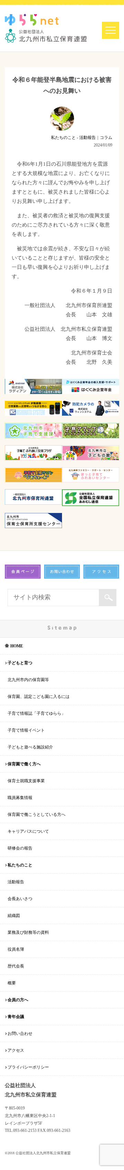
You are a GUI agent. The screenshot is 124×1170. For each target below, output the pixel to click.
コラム (106, 137)
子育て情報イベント (26, 730)
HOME (16, 646)
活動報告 (16, 881)
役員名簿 (16, 949)
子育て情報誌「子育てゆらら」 (36, 713)
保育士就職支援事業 (26, 780)
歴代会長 (16, 966)
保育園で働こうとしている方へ (36, 814)
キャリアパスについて (28, 831)
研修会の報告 (20, 848)
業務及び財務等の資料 (28, 932)
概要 (12, 983)
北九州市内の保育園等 (28, 679)
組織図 (14, 915)
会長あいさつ (20, 898)
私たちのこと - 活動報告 (73, 137)
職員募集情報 (20, 797)
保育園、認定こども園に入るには (39, 696)
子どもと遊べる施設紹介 (30, 747)
